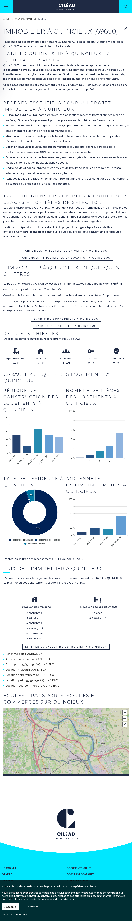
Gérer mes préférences (15, 914)
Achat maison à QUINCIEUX (24, 653)
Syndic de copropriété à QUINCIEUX (66, 319)
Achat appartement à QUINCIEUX (28, 659)
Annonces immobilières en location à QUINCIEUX (66, 257)
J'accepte (10, 906)
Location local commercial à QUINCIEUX (32, 685)
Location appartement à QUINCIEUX (30, 675)
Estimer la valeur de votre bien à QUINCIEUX (66, 647)
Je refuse (32, 906)
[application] (34, 442)
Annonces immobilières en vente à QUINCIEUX (66, 250)
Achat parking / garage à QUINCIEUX (30, 664)
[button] (21, 540)
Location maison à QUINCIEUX (26, 669)
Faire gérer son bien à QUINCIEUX (66, 326)
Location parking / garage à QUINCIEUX (32, 680)
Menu (6, 6)
